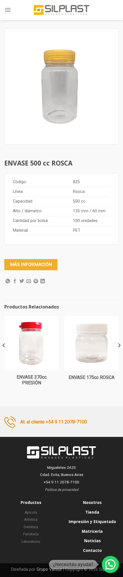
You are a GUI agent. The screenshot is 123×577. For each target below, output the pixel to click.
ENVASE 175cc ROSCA (91, 377)
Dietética (31, 527)
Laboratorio (30, 542)
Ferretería (31, 534)
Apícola (31, 513)
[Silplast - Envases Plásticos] (61, 10)
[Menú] (7, 10)
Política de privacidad (61, 490)
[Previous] (4, 357)
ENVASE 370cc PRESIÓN (32, 380)
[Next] (119, 357)
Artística (30, 520)
